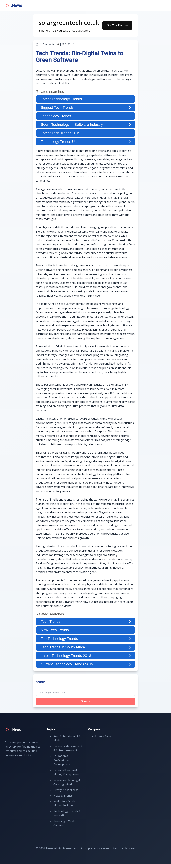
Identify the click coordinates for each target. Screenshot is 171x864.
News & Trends (63, 795)
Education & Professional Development (61, 760)
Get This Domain (117, 25)
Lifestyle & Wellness (65, 790)
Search (85, 701)
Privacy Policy (103, 736)
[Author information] (57, 44)
